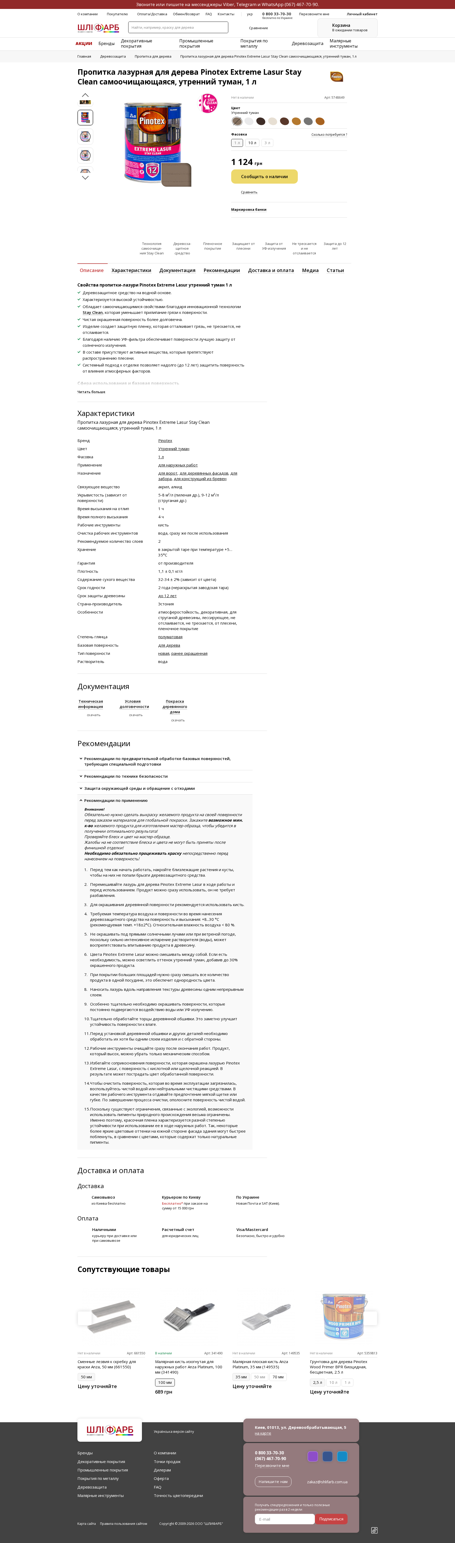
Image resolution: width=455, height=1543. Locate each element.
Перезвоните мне (272, 1465)
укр (250, 14)
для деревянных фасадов (204, 473)
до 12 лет (167, 595)
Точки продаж (167, 1461)
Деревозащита (307, 43)
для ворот (167, 473)
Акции (84, 43)
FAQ (209, 14)
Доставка (90, 1186)
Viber (228, 4)
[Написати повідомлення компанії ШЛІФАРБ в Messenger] (327, 1456)
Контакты (226, 14)
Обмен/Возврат (186, 14)
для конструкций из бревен (200, 478)
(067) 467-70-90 (301, 4)
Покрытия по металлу (254, 43)
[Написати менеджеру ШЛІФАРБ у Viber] (313, 1456)
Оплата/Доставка (152, 14)
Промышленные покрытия (196, 43)
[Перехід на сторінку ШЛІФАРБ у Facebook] (374, 1503)
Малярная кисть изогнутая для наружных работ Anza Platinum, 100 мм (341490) (188, 1367)
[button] (85, 96)
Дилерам (162, 1469)
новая (163, 653)
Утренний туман (173, 448)
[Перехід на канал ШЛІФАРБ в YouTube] (374, 1521)
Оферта (161, 1478)
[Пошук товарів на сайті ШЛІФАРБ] (222, 27)
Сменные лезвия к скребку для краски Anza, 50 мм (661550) (107, 1364)
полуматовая (170, 636)
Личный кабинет (362, 14)
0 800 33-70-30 (269, 1453)
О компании (87, 14)
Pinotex (165, 440)
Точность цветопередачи (178, 1495)
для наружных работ (178, 465)
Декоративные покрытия (136, 43)
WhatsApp (273, 4)
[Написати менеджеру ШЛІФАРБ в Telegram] (342, 1456)
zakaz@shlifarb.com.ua (327, 1481)
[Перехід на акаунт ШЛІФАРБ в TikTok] (374, 1531)
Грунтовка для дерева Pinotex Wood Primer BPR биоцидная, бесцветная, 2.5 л (338, 1367)
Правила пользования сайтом (123, 1524)
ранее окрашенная (189, 653)
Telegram (246, 4)
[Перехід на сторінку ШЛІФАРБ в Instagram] (374, 1512)
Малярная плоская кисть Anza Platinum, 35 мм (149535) (260, 1364)
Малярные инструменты (344, 43)
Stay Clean (93, 312)
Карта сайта (86, 1524)
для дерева (169, 645)
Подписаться (331, 1519)
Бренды (106, 43)
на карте (263, 1433)
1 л (161, 456)
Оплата (87, 1218)
